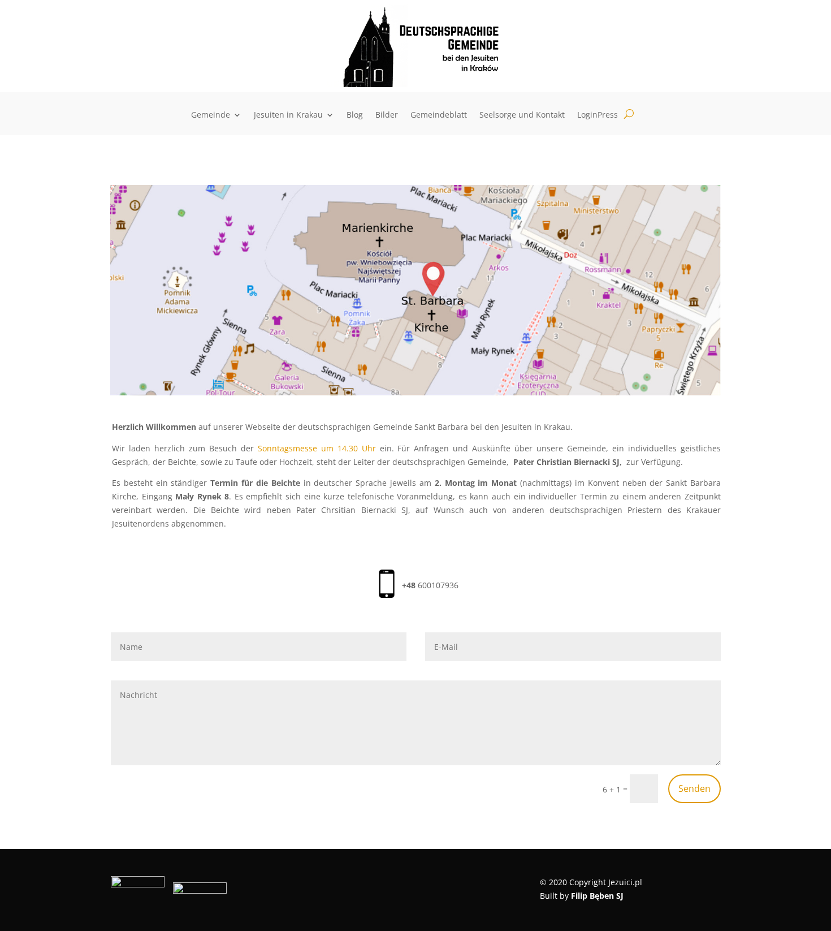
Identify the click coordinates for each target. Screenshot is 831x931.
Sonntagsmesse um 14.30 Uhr (319, 448)
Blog (355, 115)
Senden (694, 788)
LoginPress (597, 115)
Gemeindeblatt (438, 115)
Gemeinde (210, 115)
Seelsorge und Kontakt (522, 115)
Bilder (386, 115)
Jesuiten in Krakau (288, 115)
